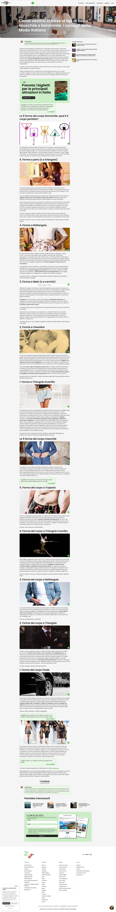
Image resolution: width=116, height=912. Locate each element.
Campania (44, 871)
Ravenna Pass (27, 889)
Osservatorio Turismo (81, 872)
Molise (43, 884)
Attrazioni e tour (62, 871)
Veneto (43, 901)
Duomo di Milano (28, 871)
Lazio (43, 876)
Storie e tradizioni (63, 890)
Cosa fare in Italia (63, 884)
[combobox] (16, 886)
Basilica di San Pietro (29, 867)
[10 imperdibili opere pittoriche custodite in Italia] (74, 60)
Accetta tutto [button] (6, 903)
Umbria (43, 898)
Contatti (78, 869)
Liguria (43, 878)
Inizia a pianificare (90, 3)
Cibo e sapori (62, 882)
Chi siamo (78, 865)
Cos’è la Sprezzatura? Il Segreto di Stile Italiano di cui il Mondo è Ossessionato (86, 55)
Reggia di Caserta (28, 876)
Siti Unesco (61, 872)
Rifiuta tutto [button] (14, 903)
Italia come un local (63, 865)
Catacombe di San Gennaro (30, 887)
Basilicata (44, 867)
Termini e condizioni (65, 909)
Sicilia (43, 892)
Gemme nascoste (63, 867)
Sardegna (44, 890)
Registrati (41, 835)
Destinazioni (100, 3)
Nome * (29, 820)
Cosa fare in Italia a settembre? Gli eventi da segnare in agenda (61, 805)
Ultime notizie (62, 876)
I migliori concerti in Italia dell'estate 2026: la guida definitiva (86, 50)
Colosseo (26, 869)
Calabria (44, 869)
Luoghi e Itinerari (62, 886)
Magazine (107, 3)
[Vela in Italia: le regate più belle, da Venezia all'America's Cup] (28, 805)
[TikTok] (89, 855)
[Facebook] (83, 855)
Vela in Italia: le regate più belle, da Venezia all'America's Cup (38, 805)
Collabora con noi (80, 867)
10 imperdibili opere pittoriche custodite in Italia (86, 60)
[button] (10, 906)
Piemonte (44, 886)
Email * (29, 824)
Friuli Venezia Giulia (46, 874)
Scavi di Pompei (27, 865)
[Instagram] (85, 855)
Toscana (44, 894)
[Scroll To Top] (113, 910)
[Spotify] (91, 855)
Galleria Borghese (28, 874)
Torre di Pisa (27, 872)
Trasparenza (73, 909)
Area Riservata (79, 874)
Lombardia (44, 880)
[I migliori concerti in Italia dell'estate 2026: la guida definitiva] (74, 50)
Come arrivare (62, 869)
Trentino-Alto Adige (46, 896)
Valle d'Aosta (45, 899)
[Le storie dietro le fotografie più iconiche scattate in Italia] (74, 45)
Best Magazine (54, 768)
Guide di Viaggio (62, 874)
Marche (43, 882)
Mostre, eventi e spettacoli (65, 888)
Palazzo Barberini (28, 878)
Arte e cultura (62, 880)
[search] (33, 3)
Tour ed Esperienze (63, 878)
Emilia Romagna (45, 872)
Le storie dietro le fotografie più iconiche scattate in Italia (86, 44)
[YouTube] (87, 855)
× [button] (17, 886)
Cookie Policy (56, 909)
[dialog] (10, 898)
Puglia (43, 888)
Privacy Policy (7, 900)
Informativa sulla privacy (33, 833)
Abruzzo (43, 865)
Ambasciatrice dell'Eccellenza (83, 871)
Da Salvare (81, 3)
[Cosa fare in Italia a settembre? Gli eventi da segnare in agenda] (50, 805)
